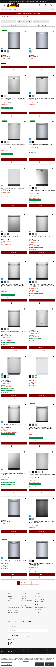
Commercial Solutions (13, 612)
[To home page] (13, 5)
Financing (23, 596)
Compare (15, 69)
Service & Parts (24, 598)
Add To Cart (14, 66)
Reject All (49, 664)
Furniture (10, 600)
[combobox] (41, 25)
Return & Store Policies (26, 607)
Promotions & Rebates (13, 604)
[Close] (53, 658)
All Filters (15, 25)
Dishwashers (16, 16)
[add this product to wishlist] (25, 31)
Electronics (10, 598)
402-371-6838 (41, 599)
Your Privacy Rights (6, 664)
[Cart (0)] (51, 5)
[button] (4, 5)
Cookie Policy (26, 661)
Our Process (10, 614)
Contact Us (24, 605)
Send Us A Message (39, 601)
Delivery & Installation (26, 600)
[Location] (39, 5)
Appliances (9, 16)
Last (37, 582)
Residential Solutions (13, 610)
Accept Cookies (39, 664)
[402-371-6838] (45, 5)
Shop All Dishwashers (24, 16)
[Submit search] (52, 9)
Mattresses (10, 602)
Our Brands (10, 616)
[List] (33, 5)
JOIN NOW (10, 639)
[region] (28, 661)
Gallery (23, 602)
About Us (23, 604)
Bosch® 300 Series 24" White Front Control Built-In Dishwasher (41, 379)
